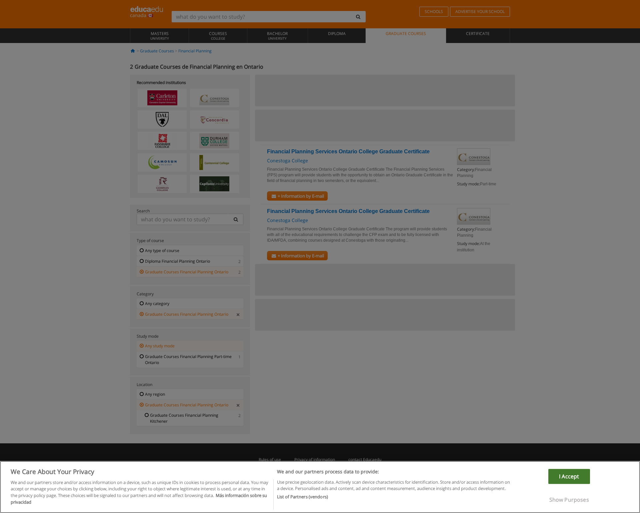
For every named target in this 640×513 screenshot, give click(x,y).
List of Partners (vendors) (302, 497)
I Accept (569, 476)
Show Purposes (569, 499)
